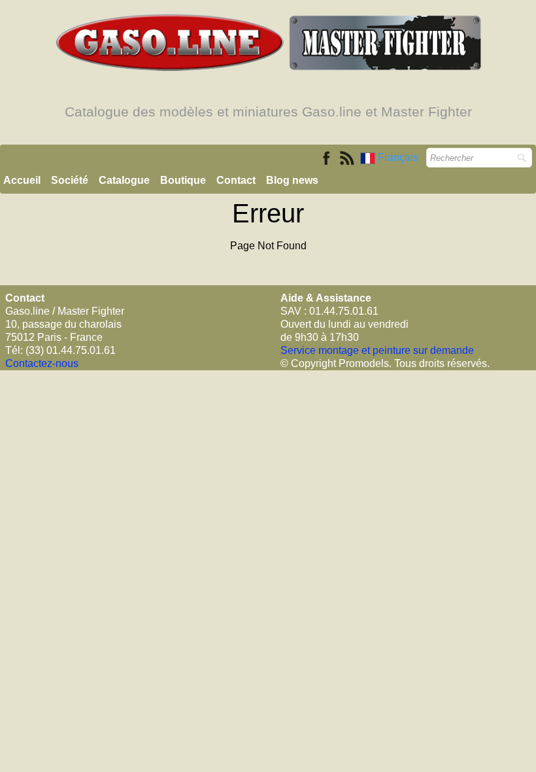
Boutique (183, 180)
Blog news (292, 180)
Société (69, 180)
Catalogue (124, 180)
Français (399, 157)
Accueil (22, 180)
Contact (236, 180)
